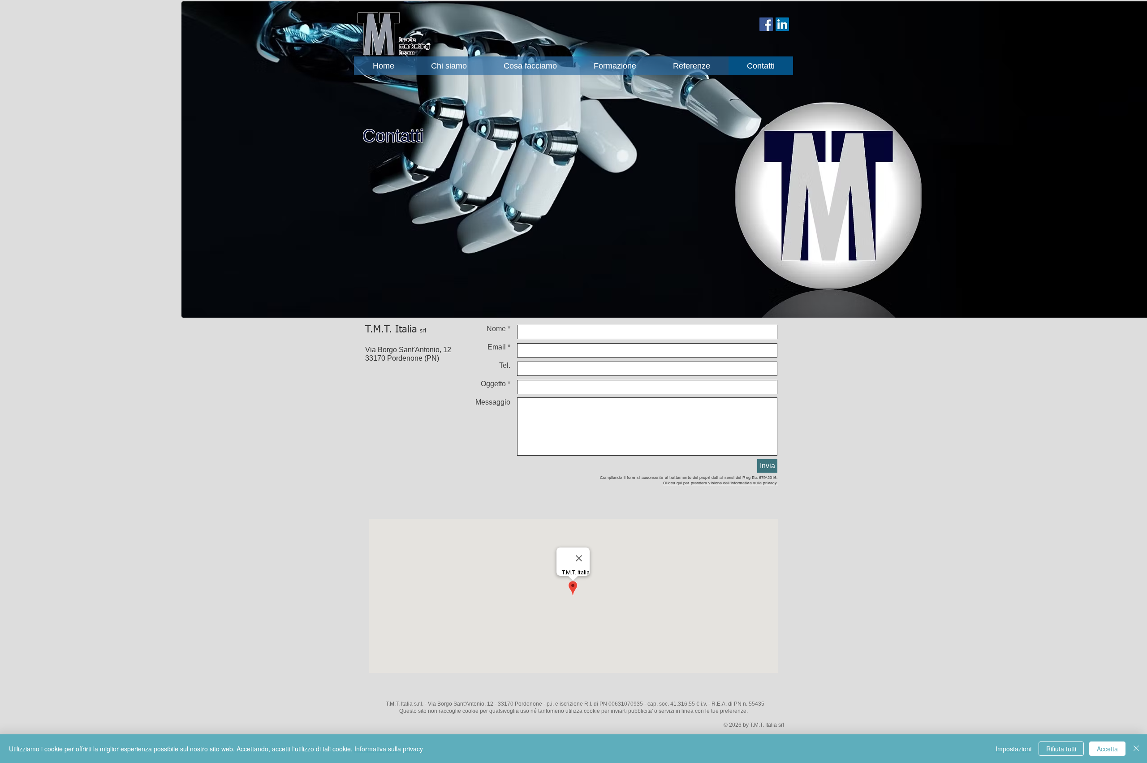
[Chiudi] (1136, 748)
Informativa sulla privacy (388, 748)
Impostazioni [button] (1013, 748)
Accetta (1107, 748)
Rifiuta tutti (1061, 748)
